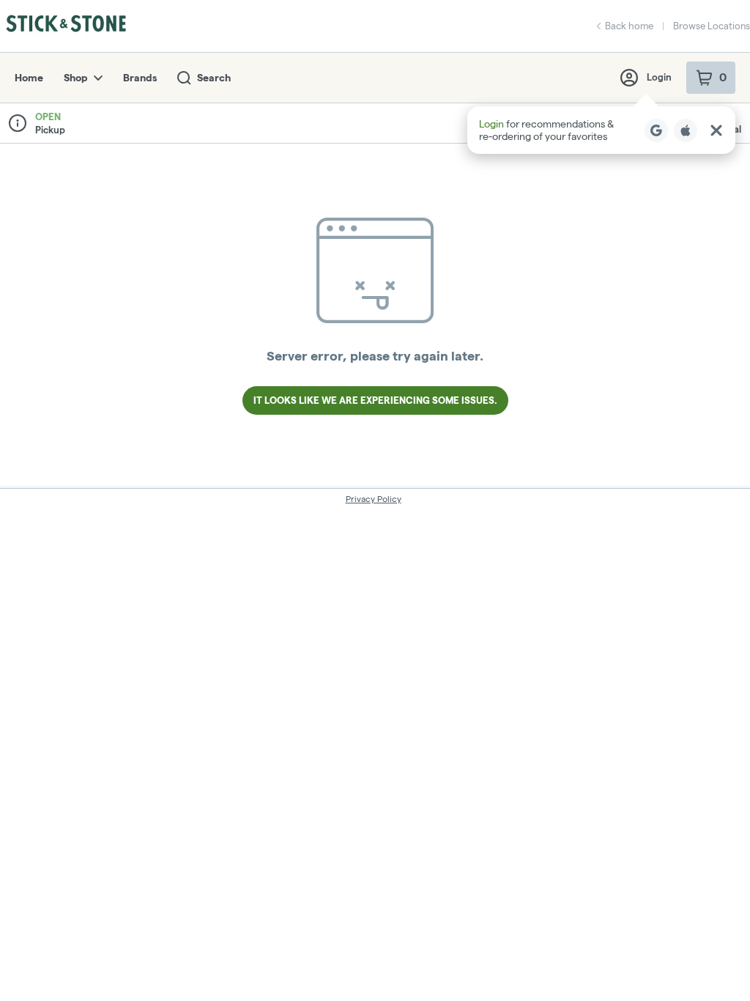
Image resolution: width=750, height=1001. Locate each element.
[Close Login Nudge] (716, 130)
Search (214, 78)
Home (29, 78)
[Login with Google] (656, 130)
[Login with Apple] (685, 130)
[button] (601, 130)
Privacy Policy (373, 498)
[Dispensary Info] (17, 123)
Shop (76, 78)
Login (659, 77)
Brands (140, 78)
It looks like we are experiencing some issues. (375, 400)
